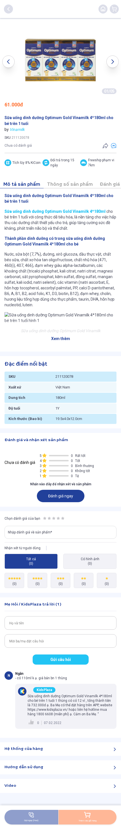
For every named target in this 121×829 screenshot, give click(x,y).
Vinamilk (17, 129)
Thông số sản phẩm (70, 184)
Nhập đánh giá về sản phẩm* (30, 532)
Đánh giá (110, 184)
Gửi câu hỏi (60, 659)
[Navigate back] (8, 9)
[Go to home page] (102, 9)
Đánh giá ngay (60, 496)
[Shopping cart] (114, 9)
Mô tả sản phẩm (21, 184)
